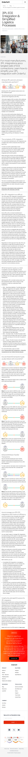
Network (4, 678)
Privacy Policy (21, 748)
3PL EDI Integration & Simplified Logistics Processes (14, 7)
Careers (3, 705)
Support (16, 693)
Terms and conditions (14, 748)
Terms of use (6, 748)
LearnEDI (4, 690)
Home (4, 5)
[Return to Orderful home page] (14, 664)
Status (16, 690)
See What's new (18, 688)
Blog (11, 5)
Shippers (17, 670)
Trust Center (17, 695)
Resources (4, 688)
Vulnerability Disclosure (14, 750)
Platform (4, 670)
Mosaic (3, 672)
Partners (4, 707)
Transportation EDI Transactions (12, 350)
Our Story (4, 703)
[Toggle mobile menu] (25, 2)
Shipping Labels (5, 676)
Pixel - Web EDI (5, 674)
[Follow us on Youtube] (19, 730)
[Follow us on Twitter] (14, 730)
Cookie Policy (18, 697)
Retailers (17, 672)
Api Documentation (19, 686)
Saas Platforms (18, 674)
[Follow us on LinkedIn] (9, 730)
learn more (22, 627)
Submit (13, 722)
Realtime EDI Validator (6, 680)
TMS (4, 293)
